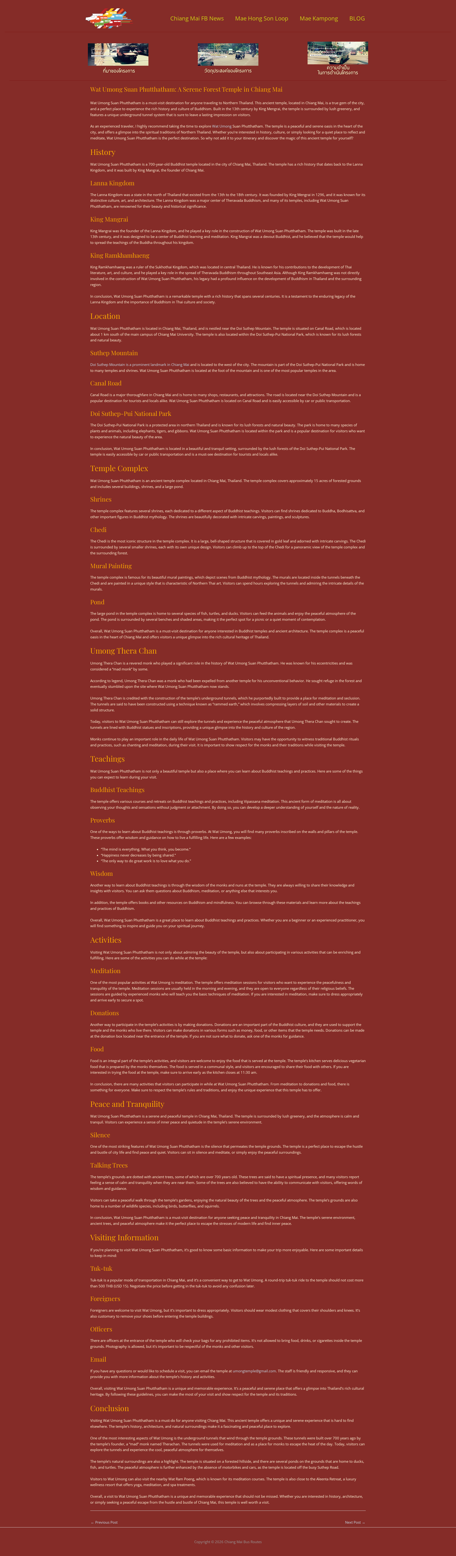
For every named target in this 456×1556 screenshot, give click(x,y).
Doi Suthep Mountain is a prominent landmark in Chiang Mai (139, 364)
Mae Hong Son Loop (261, 18)
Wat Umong (222, 126)
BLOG (357, 18)
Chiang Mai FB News (197, 18)
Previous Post (104, 1522)
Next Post (355, 1522)
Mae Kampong (319, 18)
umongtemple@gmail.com (254, 1371)
